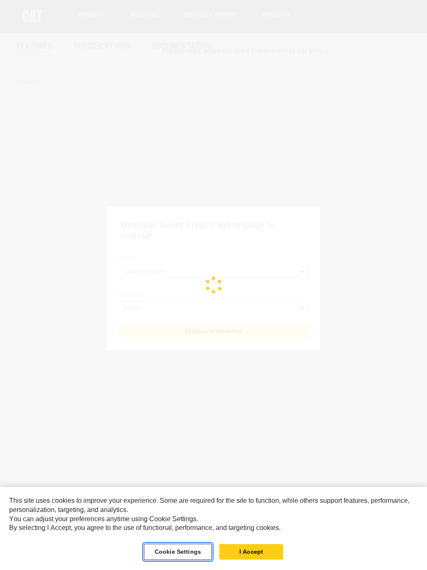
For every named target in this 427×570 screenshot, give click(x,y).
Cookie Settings (178, 551)
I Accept (251, 551)
